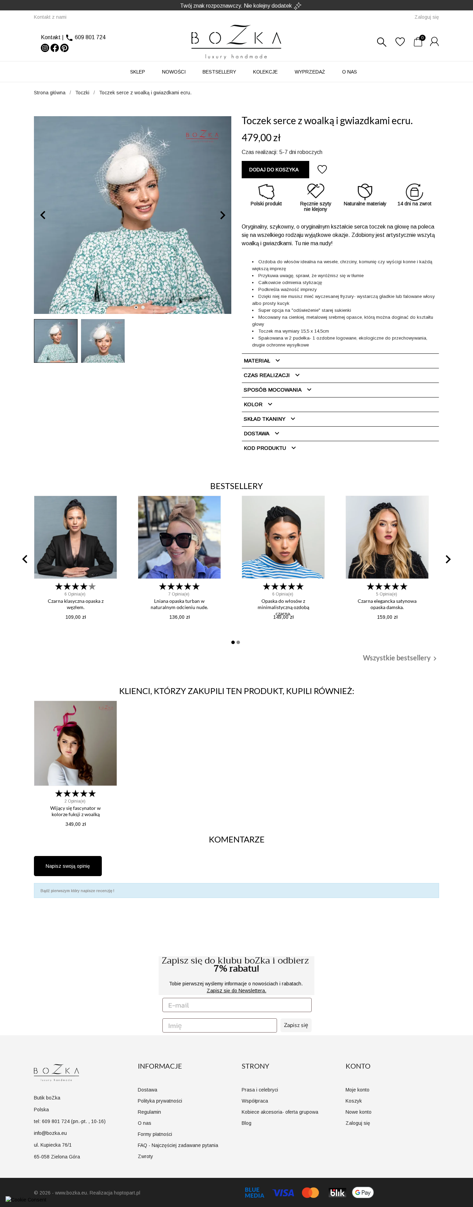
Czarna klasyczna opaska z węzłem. (76, 604)
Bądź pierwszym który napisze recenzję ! (77, 891)
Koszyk (354, 1101)
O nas (349, 72)
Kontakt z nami (50, 17)
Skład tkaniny (270, 418)
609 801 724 (90, 37)
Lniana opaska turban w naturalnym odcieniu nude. (179, 604)
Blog (246, 1123)
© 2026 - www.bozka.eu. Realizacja (74, 1193)
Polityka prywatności (160, 1101)
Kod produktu (271, 448)
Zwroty (145, 1156)
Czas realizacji (273, 375)
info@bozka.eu (50, 1133)
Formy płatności (155, 1134)
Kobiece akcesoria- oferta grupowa (280, 1112)
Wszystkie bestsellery (401, 658)
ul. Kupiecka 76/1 (53, 1145)
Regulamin (149, 1112)
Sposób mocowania (278, 389)
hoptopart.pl (127, 1193)
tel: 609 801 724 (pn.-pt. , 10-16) (70, 1121)
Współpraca (255, 1101)
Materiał (263, 360)
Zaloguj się (358, 1123)
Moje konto (357, 1090)
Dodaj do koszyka (273, 169)
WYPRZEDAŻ (310, 72)
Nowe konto (359, 1112)
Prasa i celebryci (260, 1090)
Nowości (174, 72)
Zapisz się (296, 1025)
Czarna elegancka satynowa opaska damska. (387, 604)
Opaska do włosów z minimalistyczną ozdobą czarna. (283, 607)
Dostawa (262, 433)
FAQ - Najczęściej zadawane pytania (178, 1145)
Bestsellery (219, 72)
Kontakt (51, 37)
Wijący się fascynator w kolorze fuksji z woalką (75, 811)
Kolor (259, 404)
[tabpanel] (132, 215)
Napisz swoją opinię (68, 866)
